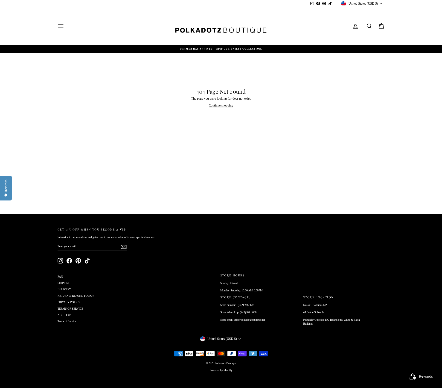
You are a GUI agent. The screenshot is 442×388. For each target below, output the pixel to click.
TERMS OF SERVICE (70, 308)
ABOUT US (65, 315)
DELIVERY (64, 289)
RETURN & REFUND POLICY (76, 295)
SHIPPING (64, 283)
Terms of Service (67, 321)
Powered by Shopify (221, 370)
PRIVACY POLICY (69, 302)
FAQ (60, 276)
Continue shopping (221, 105)
